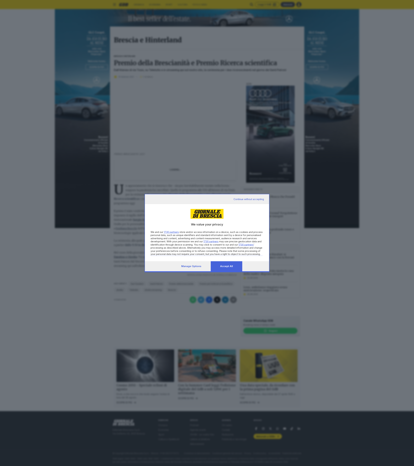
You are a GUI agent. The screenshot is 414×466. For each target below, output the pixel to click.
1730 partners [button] (171, 232)
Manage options (191, 266)
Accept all (226, 266)
